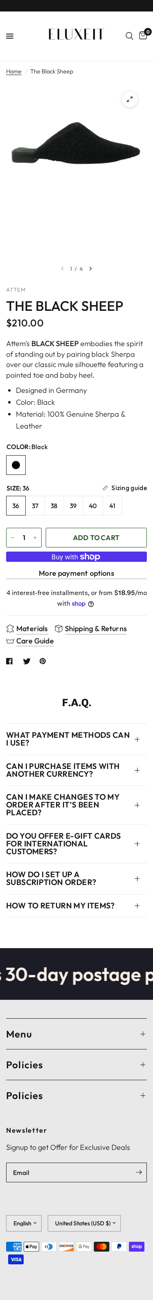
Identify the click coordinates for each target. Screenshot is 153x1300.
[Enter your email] (139, 1172)
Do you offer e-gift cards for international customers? (63, 843)
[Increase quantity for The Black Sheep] (35, 537)
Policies (25, 1064)
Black (16, 465)
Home (14, 71)
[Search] (129, 36)
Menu (19, 1034)
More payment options (76, 573)
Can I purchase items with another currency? (63, 770)
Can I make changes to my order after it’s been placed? (62, 804)
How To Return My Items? (60, 905)
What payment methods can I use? (68, 739)
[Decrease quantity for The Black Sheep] (13, 537)
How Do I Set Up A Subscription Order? (51, 878)
